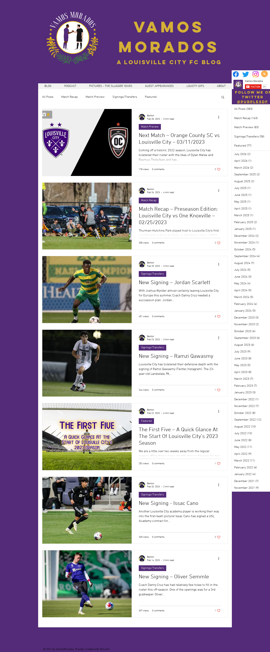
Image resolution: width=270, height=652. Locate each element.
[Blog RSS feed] (264, 74)
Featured (151, 97)
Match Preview (95, 97)
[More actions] (220, 117)
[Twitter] (246, 74)
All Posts (47, 97)
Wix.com (105, 649)
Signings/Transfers (124, 97)
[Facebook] (236, 74)
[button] (223, 97)
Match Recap (69, 97)
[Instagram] (256, 74)
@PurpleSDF (252, 102)
